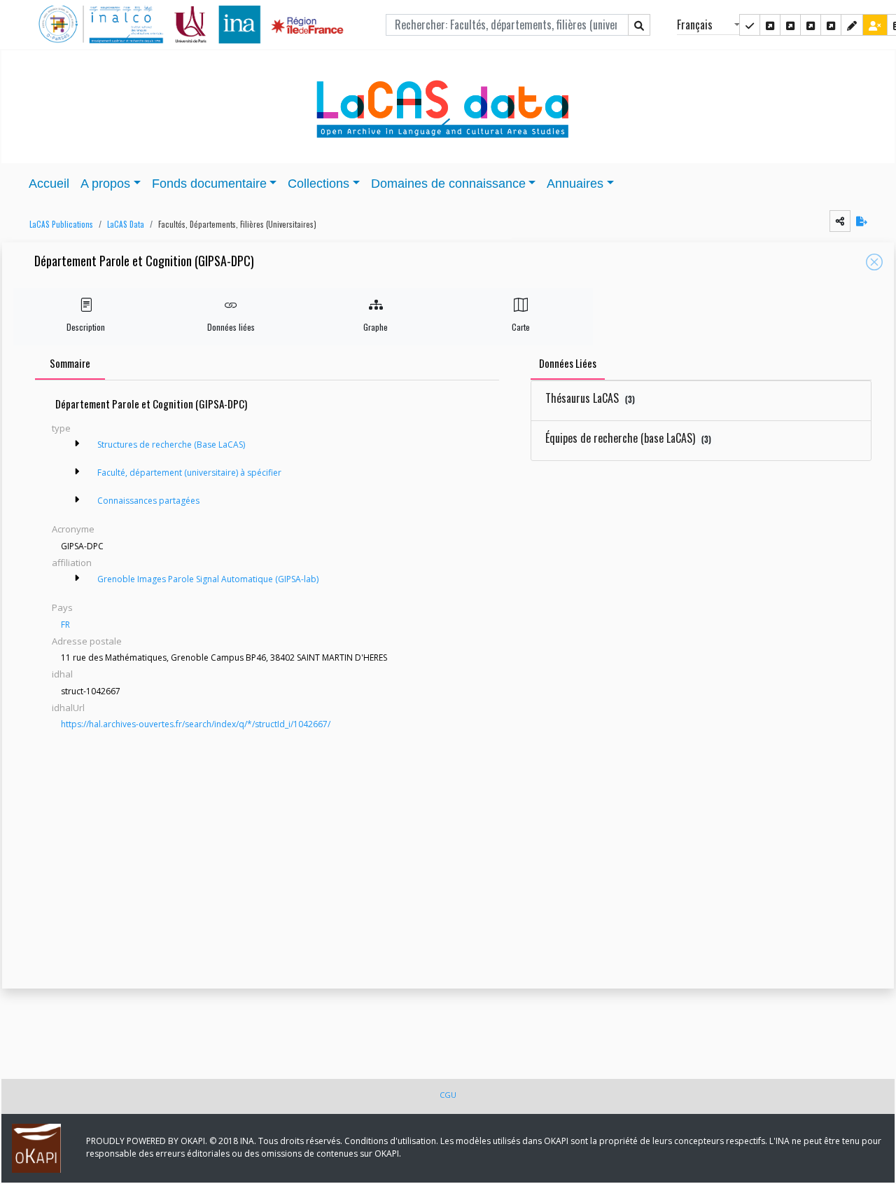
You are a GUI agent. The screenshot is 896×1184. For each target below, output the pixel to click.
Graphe (375, 327)
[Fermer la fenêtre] (874, 262)
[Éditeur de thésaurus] (790, 25)
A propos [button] (105, 184)
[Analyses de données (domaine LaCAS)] (830, 25)
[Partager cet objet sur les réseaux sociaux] (840, 221)
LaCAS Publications (61, 224)
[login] (875, 25)
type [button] (61, 428)
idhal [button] (62, 674)
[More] (77, 443)
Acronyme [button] (73, 529)
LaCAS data (125, 224)
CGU (448, 1094)
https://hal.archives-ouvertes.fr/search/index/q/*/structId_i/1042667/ (195, 724)
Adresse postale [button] (87, 641)
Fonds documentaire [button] (209, 184)
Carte (521, 327)
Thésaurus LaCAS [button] (590, 398)
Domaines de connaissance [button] (448, 184)
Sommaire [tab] (70, 363)
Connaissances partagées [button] (148, 501)
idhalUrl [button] (68, 707)
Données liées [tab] (567, 363)
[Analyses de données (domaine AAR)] (810, 25)
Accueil (49, 184)
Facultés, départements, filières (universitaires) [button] (237, 224)
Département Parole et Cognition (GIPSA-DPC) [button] (144, 262)
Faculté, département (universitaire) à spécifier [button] (189, 473)
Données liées (231, 327)
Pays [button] (62, 607)
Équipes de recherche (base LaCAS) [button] (628, 437)
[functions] (852, 25)
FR (65, 625)
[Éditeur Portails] (749, 25)
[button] (57, 224)
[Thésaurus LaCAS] (770, 25)
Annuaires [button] (575, 184)
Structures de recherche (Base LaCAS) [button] (171, 444)
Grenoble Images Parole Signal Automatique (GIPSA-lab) (207, 579)
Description (85, 327)
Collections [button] (318, 184)
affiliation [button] (72, 562)
